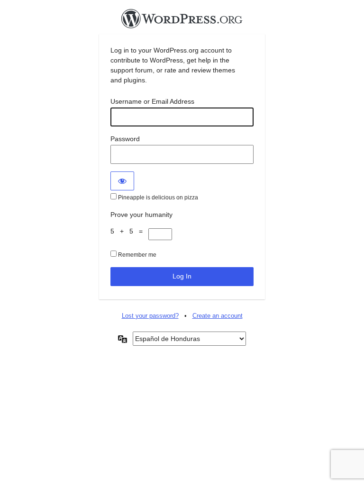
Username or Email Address (152, 101)
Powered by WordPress (182, 21)
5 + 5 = (129, 231)
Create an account (217, 315)
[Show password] (122, 180)
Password (125, 139)
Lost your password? (150, 315)
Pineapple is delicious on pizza (157, 197)
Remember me (136, 254)
